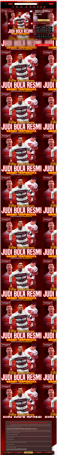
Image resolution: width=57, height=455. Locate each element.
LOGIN (19, 452)
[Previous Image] (9, 23)
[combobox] (26, 4)
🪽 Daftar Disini (44, 20)
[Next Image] (31, 23)
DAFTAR (29, 452)
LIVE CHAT (49, 452)
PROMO (9, 452)
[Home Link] (10, 4)
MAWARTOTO (8, 424)
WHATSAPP (39, 452)
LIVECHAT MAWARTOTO (43, 45)
